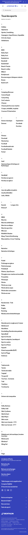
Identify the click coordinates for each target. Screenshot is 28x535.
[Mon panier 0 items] (25, 6)
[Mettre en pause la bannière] (24, 2)
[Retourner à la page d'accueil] (12, 6)
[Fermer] (26, 2)
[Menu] (2, 6)
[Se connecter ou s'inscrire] (22, 6)
